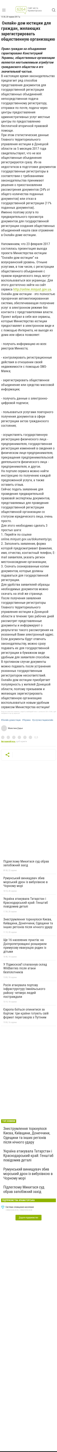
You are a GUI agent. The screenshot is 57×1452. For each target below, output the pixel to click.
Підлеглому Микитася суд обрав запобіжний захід (26, 863)
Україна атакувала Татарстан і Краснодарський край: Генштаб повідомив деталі (25, 902)
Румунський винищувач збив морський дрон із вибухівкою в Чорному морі (25, 882)
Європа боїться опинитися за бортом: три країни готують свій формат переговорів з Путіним (26, 1013)
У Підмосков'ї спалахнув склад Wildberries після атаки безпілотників (25, 968)
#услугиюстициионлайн (42, 720)
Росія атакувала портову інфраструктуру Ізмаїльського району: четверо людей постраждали (24, 991)
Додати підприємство (28, 1217)
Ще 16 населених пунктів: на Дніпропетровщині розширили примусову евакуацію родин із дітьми (25, 946)
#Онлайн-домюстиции (11, 720)
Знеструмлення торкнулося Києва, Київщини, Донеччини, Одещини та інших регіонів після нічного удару (28, 923)
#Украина (26, 720)
